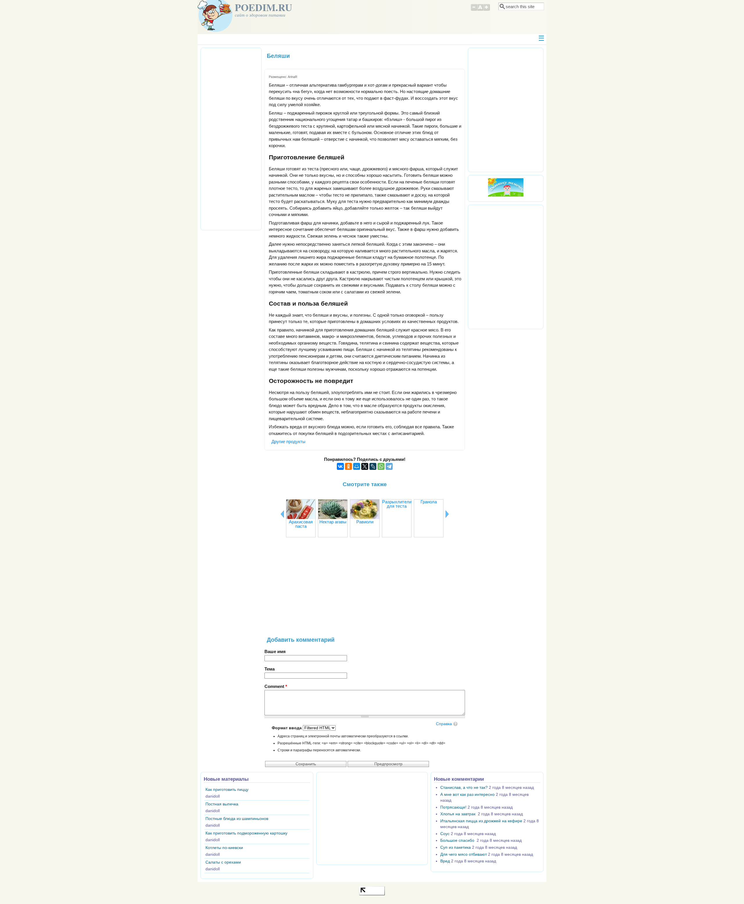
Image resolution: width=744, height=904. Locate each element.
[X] (364, 466)
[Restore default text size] (480, 10)
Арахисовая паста (301, 524)
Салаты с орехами (223, 862)
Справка (444, 724)
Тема (269, 668)
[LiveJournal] (372, 466)
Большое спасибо (457, 840)
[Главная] (215, 30)
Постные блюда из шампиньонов (236, 818)
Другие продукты (288, 441)
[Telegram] (389, 466)
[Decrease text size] (474, 10)
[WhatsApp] (381, 466)
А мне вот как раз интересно (467, 794)
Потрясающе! (453, 807)
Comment (275, 686)
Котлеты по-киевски (224, 848)
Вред (445, 861)
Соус (445, 834)
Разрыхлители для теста (397, 504)
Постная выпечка (221, 804)
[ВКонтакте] (340, 466)
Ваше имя (275, 651)
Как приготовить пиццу (226, 789)
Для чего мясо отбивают (463, 854)
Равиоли (364, 521)
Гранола (429, 501)
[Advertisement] (364, 590)
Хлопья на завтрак (458, 814)
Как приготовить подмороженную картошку (246, 833)
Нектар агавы (332, 521)
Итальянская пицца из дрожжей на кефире (481, 821)
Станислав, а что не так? (464, 787)
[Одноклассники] (348, 466)
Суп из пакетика (455, 847)
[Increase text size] (487, 10)
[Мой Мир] (356, 466)
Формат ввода (287, 728)
